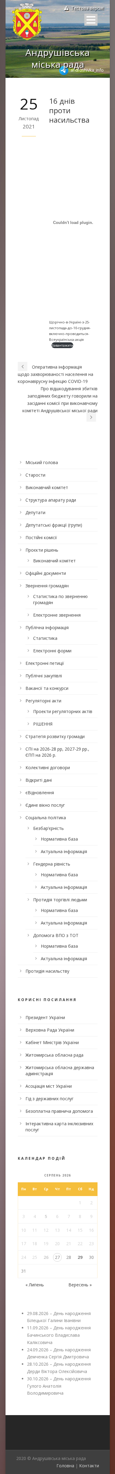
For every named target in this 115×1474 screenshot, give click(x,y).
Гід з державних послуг (49, 1098)
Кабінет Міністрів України (52, 1042)
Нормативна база (59, 839)
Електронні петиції (44, 663)
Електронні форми (52, 651)
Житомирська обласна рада (54, 1055)
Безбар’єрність (48, 828)
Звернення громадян (47, 586)
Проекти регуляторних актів (62, 711)
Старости (35, 475)
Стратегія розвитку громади (55, 736)
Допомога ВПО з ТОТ (56, 935)
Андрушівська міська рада (57, 58)
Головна (65, 1466)
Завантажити (62, 345)
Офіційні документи (45, 573)
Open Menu (91, 20)
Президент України (45, 1017)
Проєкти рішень (41, 550)
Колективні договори (47, 767)
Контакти (89, 1466)
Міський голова (41, 462)
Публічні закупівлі (43, 676)
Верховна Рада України (49, 1030)
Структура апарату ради (50, 500)
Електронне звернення (57, 615)
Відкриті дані (38, 780)
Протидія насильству (47, 971)
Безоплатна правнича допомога (59, 1111)
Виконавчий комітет (46, 487)
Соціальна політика (45, 817)
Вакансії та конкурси (46, 688)
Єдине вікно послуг (45, 805)
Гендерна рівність (51, 864)
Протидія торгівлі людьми (60, 900)
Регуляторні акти (43, 701)
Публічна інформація (47, 627)
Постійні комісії (41, 537)
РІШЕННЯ (42, 724)
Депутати (35, 512)
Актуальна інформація (64, 851)
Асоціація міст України (48, 1086)
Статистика (45, 638)
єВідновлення (39, 792)
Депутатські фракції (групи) (53, 525)
